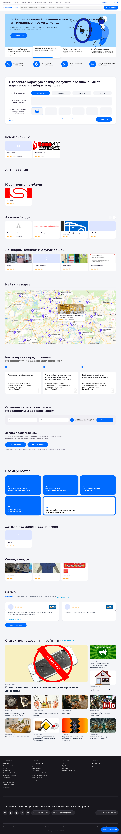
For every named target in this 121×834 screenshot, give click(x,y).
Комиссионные (36, 597)
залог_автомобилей (39, 773)
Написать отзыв (16, 625)
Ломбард (6, 763)
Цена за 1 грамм (40, 2)
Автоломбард (7, 770)
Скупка (5, 768)
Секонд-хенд (7, 777)
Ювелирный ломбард (10, 773)
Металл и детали (8, 780)
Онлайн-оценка (27, 2)
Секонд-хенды (50, 597)
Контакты (65, 768)
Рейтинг (59, 2)
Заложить (40, 93)
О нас (64, 763)
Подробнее (19, 35)
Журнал (16, 2)
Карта (51, 2)
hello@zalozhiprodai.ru (64, 813)
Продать (61, 93)
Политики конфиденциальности (51, 118)
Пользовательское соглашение (73, 827)
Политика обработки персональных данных (18, 827)
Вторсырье (6, 787)
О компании (7, 2)
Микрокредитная (9, 782)
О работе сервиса (68, 766)
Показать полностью (14, 619)
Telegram (17, 444)
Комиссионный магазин (11, 766)
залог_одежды (37, 777)
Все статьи (66, 640)
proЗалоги (35, 766)
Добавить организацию (106, 813)
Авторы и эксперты (68, 770)
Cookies (47, 827)
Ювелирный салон (9, 784)
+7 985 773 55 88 (41, 813)
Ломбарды (9, 597)
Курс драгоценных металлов (101, 766)
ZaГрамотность (37, 763)
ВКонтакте (39, 444)
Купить (102, 93)
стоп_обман (36, 768)
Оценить (82, 93)
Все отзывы (61, 597)
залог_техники (37, 780)
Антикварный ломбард (10, 775)
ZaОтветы (35, 770)
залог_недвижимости (39, 775)
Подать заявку (111, 7)
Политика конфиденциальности (107, 827)
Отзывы (67, 2)
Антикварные (22, 597)
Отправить (104, 119)
